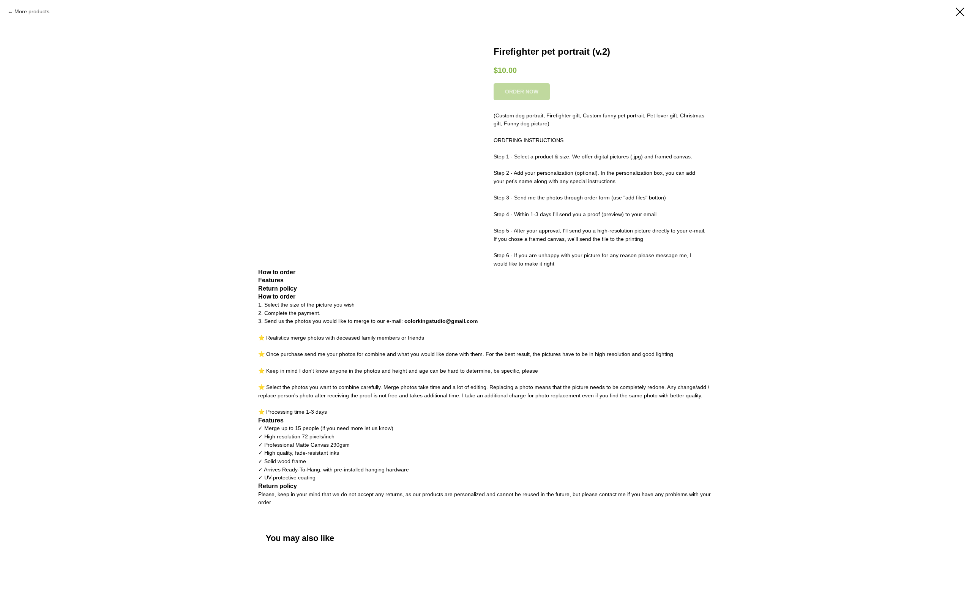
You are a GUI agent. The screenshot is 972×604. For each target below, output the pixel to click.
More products (31, 11)
